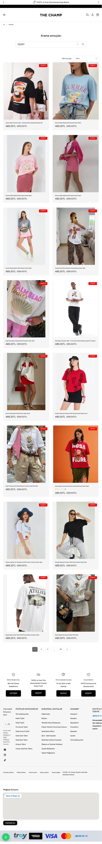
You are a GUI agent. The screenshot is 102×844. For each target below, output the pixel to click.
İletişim (44, 718)
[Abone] (9, 724)
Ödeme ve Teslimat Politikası (52, 744)
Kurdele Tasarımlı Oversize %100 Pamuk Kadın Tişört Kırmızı (71, 413)
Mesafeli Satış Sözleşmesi (51, 723)
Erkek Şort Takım (22, 740)
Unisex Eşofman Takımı (24, 749)
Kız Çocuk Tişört (22, 727)
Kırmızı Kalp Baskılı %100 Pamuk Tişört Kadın (18, 413)
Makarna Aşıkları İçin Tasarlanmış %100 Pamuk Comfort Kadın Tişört (24, 562)
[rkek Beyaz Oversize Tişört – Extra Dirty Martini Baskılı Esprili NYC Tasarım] (76, 308)
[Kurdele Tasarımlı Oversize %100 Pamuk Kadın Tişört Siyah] (76, 530)
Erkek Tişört (20, 723)
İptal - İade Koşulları (49, 736)
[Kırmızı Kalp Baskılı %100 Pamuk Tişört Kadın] (26, 381)
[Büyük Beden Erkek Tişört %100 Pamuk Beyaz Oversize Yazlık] (26, 603)
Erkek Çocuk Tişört (22, 731)
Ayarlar (72, 736)
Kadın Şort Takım (22, 736)
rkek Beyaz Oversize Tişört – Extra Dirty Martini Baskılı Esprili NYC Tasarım (75, 341)
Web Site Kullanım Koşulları (52, 740)
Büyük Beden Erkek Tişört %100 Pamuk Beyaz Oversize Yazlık (22, 635)
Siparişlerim (74, 723)
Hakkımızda (46, 714)
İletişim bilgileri (56, 772)
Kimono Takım (21, 744)
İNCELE (63, 693)
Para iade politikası (8, 772)
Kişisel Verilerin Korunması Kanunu (54, 727)
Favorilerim (74, 727)
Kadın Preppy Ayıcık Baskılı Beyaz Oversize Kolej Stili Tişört (22, 486)
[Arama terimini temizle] (78, 44)
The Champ (71, 772)
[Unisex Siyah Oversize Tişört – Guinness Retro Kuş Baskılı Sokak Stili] (26, 91)
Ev (4, 24)
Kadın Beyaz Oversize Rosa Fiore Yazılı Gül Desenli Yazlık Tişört (72, 486)
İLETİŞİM (13, 693)
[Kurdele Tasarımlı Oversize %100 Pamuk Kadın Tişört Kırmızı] (76, 381)
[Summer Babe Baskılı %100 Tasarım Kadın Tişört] (76, 91)
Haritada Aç (10, 823)
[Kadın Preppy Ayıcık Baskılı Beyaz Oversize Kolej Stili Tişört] (26, 454)
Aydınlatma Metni (48, 731)
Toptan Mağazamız (48, 753)
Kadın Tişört (20, 718)
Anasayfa (73, 714)
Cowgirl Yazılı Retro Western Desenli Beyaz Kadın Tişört (70, 268)
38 (61, 649)
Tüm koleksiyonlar (22, 714)
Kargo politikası (44, 772)
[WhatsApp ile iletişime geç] (6, 837)
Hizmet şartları (33, 772)
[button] (4, 15)
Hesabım (73, 718)
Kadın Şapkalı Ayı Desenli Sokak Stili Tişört (66, 635)
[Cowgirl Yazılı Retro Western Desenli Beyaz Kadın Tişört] (76, 236)
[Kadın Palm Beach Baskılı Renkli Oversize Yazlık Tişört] (26, 308)
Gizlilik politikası (21, 772)
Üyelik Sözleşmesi (48, 749)
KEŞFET (38, 693)
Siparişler (73, 731)
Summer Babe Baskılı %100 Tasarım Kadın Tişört (68, 122)
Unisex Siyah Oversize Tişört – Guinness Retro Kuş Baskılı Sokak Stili (24, 122)
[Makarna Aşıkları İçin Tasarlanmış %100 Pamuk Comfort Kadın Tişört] (26, 530)
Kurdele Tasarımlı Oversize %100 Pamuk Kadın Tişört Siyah (71, 562)
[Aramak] (83, 44)
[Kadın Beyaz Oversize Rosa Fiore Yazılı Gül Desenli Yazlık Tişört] (76, 454)
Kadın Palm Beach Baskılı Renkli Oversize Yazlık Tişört (20, 341)
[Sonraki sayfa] (67, 649)
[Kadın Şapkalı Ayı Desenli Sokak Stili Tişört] (76, 603)
